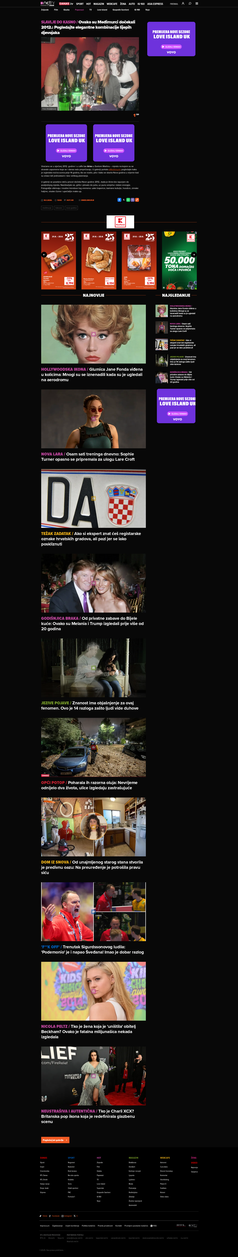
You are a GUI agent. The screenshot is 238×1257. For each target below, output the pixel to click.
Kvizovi (162, 1192)
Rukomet (71, 1166)
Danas (43, 1157)
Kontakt (118, 1225)
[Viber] (133, 200)
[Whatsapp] (128, 200)
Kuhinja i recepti (135, 1171)
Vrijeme (43, 1192)
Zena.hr (51, 1238)
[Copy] (137, 200)
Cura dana (163, 1166)
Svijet (42, 1166)
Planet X (163, 1183)
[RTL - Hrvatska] (181, 1226)
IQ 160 (141, 4)
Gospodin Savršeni (121, 9)
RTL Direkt (44, 1179)
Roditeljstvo (133, 1192)
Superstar (100, 1188)
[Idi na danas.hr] (66, 3)
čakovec (58, 207)
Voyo (147, 9)
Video (194, 1162)
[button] (44, 255)
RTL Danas (44, 1175)
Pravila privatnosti (105, 1225)
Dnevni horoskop (166, 1171)
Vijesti (42, 1162)
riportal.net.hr (134, 1238)
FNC (69, 1192)
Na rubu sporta (73, 1175)
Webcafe (112, 4)
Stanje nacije (45, 1183)
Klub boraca (72, 1171)
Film (56, 9)
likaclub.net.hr (73, 1241)
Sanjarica (194, 1171)
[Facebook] (119, 200)
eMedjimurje (115, 169)
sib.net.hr (89, 1238)
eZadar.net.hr (172, 1238)
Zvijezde (45, 9)
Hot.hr (70, 200)
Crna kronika (44, 1171)
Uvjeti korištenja (72, 1225)
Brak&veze (132, 1162)
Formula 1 (71, 1196)
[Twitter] (124, 200)
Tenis (70, 1183)
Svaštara (163, 1188)
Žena (123, 4)
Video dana (164, 1196)
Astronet (163, 1162)
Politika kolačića (88, 1225)
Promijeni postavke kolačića (136, 1225)
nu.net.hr (184, 1238)
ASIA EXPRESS (155, 4)
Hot (88, 4)
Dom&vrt (132, 1166)
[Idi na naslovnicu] (48, 6)
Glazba (66, 9)
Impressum (44, 1225)
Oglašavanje (57, 1225)
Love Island (102, 9)
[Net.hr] (193, 1226)
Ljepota (131, 1175)
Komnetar (163, 1175)
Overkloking (164, 1179)
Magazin (99, 4)
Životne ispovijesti (135, 1201)
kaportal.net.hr (102, 1238)
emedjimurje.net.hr (75, 1238)
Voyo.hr (61, 1238)
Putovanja (132, 1188)
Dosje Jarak (44, 1188)
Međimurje (46, 207)
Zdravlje (132, 1196)
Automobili (133, 1205)
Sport (79, 4)
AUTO (132, 4)
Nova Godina (71, 207)
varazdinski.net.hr (118, 1238)
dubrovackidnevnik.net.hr (153, 1238)
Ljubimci (132, 1179)
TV (90, 9)
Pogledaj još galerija (53, 1140)
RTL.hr (43, 1238)
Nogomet (71, 1162)
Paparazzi (79, 9)
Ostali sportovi (73, 1188)
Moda (131, 1183)
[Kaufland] (119, 222)
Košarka (71, 1179)
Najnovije (194, 1167)
